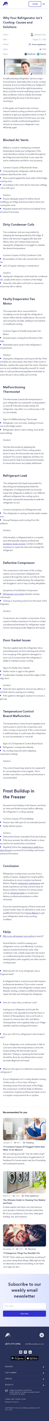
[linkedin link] (30, 1352)
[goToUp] (41, 1335)
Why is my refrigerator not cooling (18, 936)
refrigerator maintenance (29, 883)
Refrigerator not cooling (14, 594)
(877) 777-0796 (12, 1344)
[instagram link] (25, 1352)
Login (35, 4)
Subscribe (24, 1313)
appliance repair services (14, 544)
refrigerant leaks (17, 893)
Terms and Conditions (15, 1399)
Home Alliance (32, 913)
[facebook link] (20, 1352)
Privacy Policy (11, 1402)
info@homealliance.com (34, 1344)
